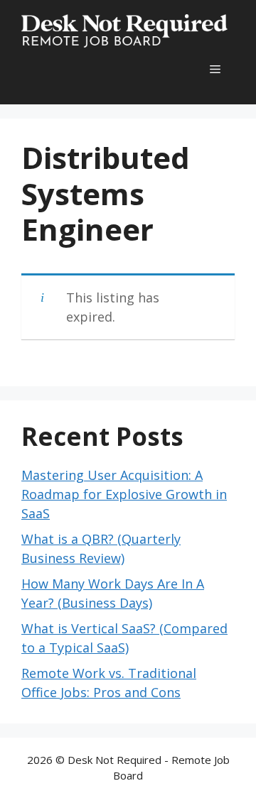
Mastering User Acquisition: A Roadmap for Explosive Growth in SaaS (124, 494)
